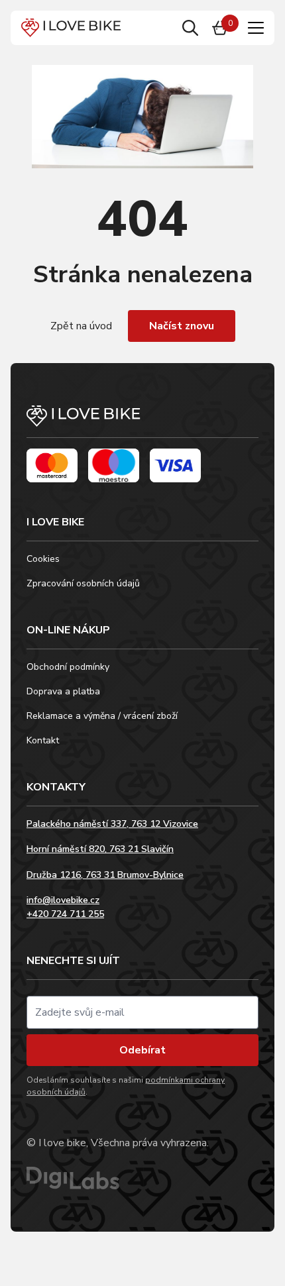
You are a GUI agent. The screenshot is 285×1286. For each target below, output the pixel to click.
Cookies (43, 559)
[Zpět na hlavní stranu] (142, 421)
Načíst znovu (181, 326)
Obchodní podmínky (68, 667)
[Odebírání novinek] (142, 1012)
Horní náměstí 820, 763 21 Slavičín (100, 849)
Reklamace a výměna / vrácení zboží (102, 716)
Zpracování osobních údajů (83, 583)
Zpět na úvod (81, 326)
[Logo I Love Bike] (71, 28)
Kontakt (43, 740)
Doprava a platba (63, 691)
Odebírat (142, 1050)
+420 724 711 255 (65, 914)
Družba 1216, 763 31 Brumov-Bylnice (105, 875)
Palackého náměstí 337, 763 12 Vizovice (112, 824)
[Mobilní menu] (256, 28)
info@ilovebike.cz (63, 900)
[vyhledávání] (190, 28)
